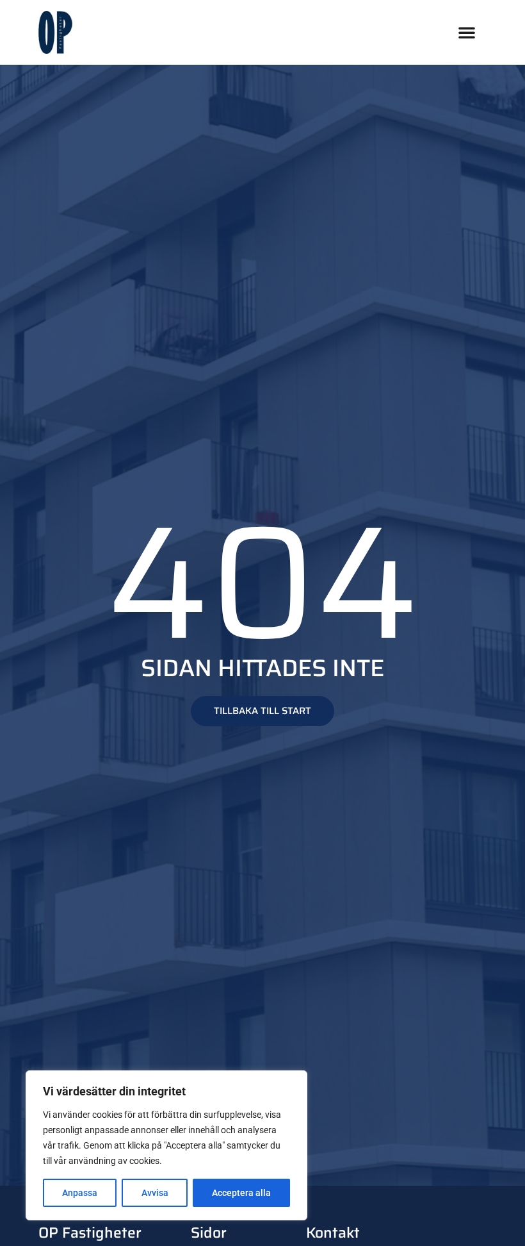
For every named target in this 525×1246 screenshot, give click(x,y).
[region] (166, 1145)
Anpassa (79, 1193)
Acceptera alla (241, 1193)
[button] (466, 32)
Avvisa (154, 1193)
